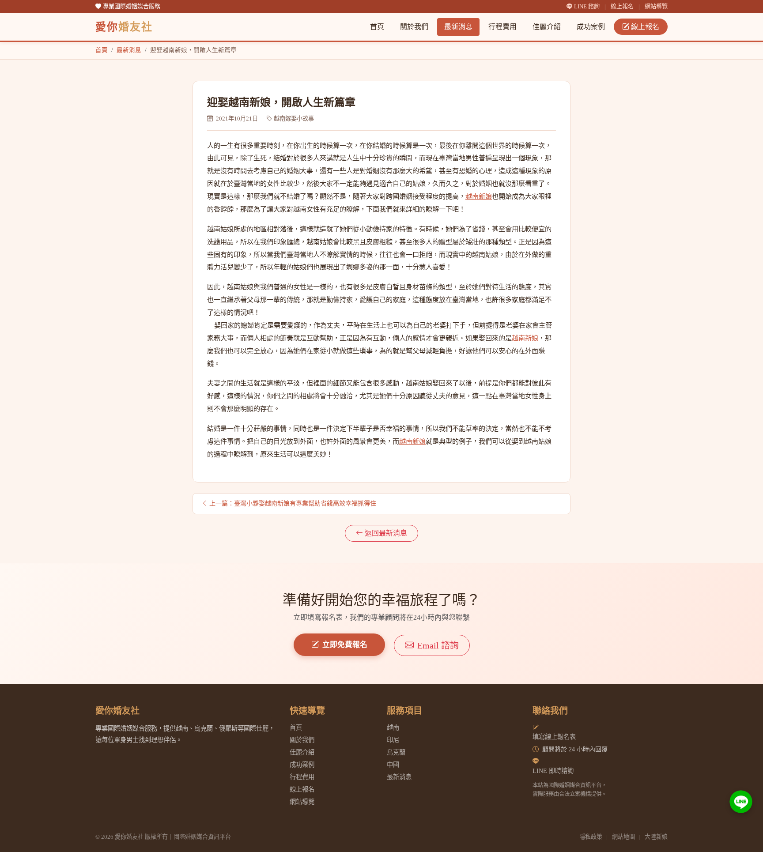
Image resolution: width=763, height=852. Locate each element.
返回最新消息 (386, 533)
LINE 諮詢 (587, 6)
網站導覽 (656, 6)
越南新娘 (478, 196)
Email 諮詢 (438, 645)
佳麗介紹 (547, 26)
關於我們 (414, 26)
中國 (393, 764)
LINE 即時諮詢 (553, 770)
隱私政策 (590, 836)
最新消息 (458, 26)
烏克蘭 (396, 752)
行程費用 (502, 26)
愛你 (124, 27)
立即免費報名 (344, 645)
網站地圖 (623, 836)
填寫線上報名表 (554, 736)
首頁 (377, 26)
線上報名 (622, 6)
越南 (393, 727)
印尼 (393, 739)
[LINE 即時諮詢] (740, 801)
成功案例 (591, 26)
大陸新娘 (656, 836)
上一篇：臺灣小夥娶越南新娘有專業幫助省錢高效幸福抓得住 (292, 503)
